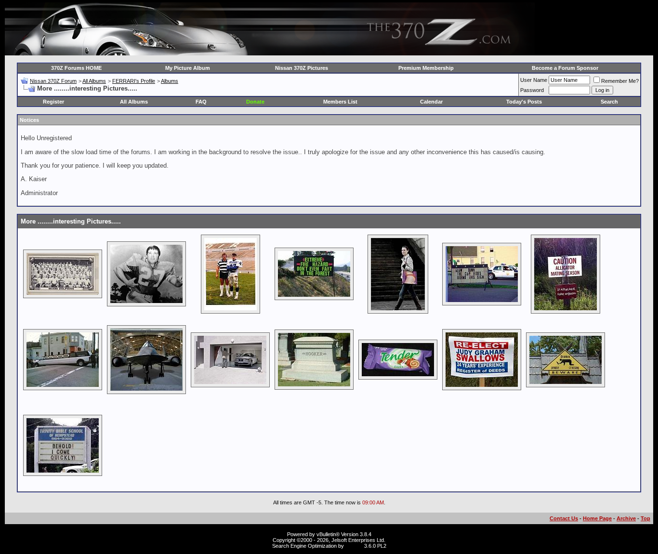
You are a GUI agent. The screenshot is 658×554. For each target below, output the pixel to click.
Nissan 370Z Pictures (301, 68)
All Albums (94, 81)
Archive (626, 518)
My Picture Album (187, 68)
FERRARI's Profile (133, 81)
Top (645, 518)
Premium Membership (426, 68)
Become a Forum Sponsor (565, 68)
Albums (169, 81)
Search (609, 102)
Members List (340, 102)
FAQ (201, 102)
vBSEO (354, 546)
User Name (533, 80)
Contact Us (564, 518)
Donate (255, 102)
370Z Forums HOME (76, 68)
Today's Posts (524, 102)
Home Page (597, 518)
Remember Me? (620, 81)
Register (53, 102)
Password (532, 90)
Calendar (431, 102)
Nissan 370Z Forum (53, 81)
